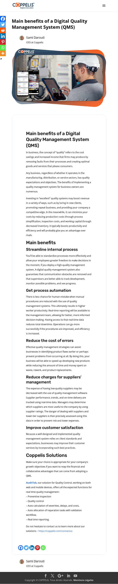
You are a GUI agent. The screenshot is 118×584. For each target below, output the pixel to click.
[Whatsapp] (43, 547)
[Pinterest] (37, 547)
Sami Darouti (35, 37)
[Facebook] (20, 547)
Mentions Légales (83, 580)
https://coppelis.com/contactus (55, 531)
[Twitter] (26, 547)
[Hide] (1, 59)
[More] (3, 53)
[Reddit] (3, 30)
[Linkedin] (31, 547)
